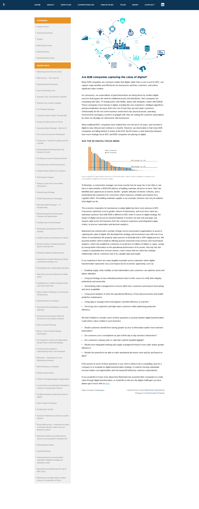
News (135, 5)
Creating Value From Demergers (49, 223)
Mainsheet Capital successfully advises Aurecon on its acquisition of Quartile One (52, 437)
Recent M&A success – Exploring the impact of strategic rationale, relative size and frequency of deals (53, 427)
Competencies (86, 5)
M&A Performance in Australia (48, 301)
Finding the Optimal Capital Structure (50, 253)
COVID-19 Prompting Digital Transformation (53, 379)
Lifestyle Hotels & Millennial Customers (51, 171)
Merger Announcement (45, 373)
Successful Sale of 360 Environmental (51, 165)
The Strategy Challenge (45, 109)
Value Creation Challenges (47, 403)
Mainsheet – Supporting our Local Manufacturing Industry (49, 359)
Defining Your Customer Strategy (49, 103)
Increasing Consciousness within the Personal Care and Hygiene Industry (50, 317)
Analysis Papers (43, 27)
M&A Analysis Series (44, 46)
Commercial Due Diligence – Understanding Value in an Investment (51, 350)
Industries (107, 5)
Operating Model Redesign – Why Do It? (52, 128)
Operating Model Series (45, 58)
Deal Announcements (45, 33)
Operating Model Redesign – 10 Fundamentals (49, 206)
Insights (40, 39)
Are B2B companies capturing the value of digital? (52, 395)
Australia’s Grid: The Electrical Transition (52, 97)
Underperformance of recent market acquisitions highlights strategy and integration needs (50, 460)
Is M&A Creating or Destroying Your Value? (52, 238)
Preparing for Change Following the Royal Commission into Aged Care (52, 260)
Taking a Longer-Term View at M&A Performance (50, 185)
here (107, 383)
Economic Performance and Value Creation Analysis (53, 417)
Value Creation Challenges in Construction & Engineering (52, 293)
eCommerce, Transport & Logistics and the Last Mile (52, 142)
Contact (150, 5)
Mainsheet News (43, 52)
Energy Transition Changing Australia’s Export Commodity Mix (51, 245)
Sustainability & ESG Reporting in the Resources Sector (50, 151)
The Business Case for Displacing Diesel (52, 158)
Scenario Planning (44, 451)
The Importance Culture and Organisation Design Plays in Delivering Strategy (52, 341)
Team (123, 5)
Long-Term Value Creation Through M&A (52, 116)
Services (66, 5)
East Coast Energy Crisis (46, 91)
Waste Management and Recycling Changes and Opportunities (50, 215)
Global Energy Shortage (46, 192)
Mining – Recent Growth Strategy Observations (49, 332)
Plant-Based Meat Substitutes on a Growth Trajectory (52, 308)
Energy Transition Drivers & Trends (50, 122)
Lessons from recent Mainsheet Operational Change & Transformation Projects (53, 386)
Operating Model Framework (47, 84)
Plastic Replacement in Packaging (49, 199)
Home (38, 5)
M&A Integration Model (45, 445)
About (50, 5)
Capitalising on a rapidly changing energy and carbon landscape (52, 284)
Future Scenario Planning (46, 325)
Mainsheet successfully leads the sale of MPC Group (51, 470)
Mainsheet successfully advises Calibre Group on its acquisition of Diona (51, 479)
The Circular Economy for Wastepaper (51, 134)
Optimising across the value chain (49, 72)
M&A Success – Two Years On (48, 78)
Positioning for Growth (45, 409)
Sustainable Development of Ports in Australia (50, 230)
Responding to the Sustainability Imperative (53, 268)
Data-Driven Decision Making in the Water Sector (52, 275)
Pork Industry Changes (45, 177)
